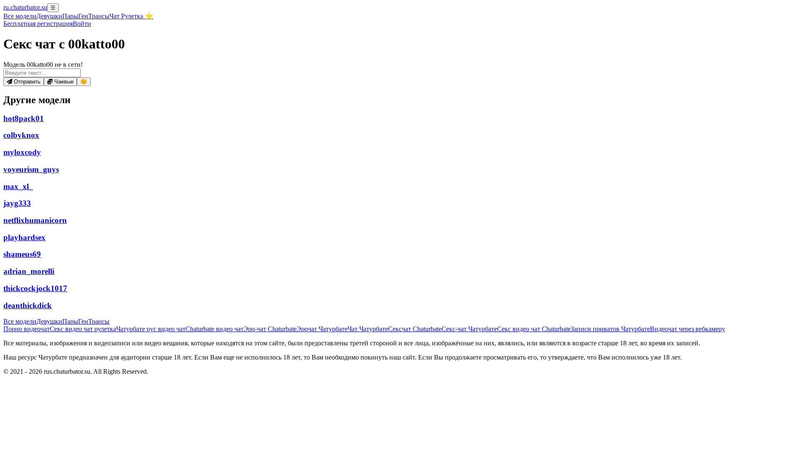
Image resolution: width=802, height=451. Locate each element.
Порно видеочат (26, 328)
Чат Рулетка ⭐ (131, 16)
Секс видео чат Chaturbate (534, 328)
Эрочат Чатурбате (322, 328)
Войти (82, 23)
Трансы (98, 16)
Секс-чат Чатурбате (469, 328)
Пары (70, 16)
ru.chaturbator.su (25, 7)
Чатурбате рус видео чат (150, 328)
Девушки (49, 16)
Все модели (19, 321)
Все (19, 16)
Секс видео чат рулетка (83, 328)
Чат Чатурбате (368, 328)
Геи (83, 16)
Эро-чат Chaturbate (270, 328)
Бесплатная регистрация (38, 23)
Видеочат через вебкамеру (687, 328)
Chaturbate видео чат (214, 328)
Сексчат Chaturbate (415, 328)
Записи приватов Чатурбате (610, 328)
